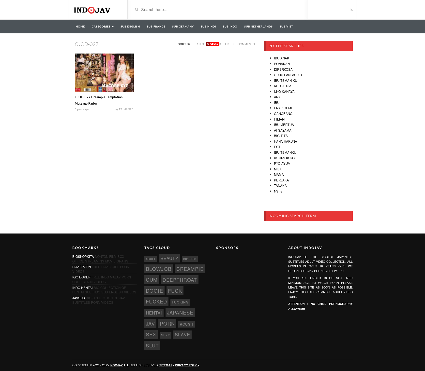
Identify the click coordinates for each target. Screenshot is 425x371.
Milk (278, 169)
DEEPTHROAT (180, 279)
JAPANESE (180, 312)
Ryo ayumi (282, 163)
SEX (151, 334)
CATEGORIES (101, 26)
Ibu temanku (285, 152)
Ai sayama (282, 130)
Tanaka (280, 185)
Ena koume (283, 108)
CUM (152, 279)
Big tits (281, 135)
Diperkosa (283, 69)
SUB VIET (286, 26)
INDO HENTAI (82, 287)
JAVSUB (78, 298)
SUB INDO (230, 26)
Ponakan (282, 63)
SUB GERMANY (183, 26)
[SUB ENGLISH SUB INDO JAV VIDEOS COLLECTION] (96, 9)
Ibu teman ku (285, 80)
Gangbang (283, 113)
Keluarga (282, 85)
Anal (278, 97)
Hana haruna (285, 141)
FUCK (175, 290)
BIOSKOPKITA (83, 256)
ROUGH (186, 324)
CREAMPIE (190, 268)
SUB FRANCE (156, 26)
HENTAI (154, 313)
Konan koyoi (285, 158)
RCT (277, 146)
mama (279, 174)
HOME (80, 26)
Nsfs (278, 191)
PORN (167, 323)
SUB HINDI (208, 26)
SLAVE (182, 334)
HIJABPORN (81, 266)
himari (279, 119)
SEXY (165, 335)
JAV (150, 323)
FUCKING (180, 302)
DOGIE (154, 290)
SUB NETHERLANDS (258, 26)
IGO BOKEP (81, 277)
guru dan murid (288, 74)
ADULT (151, 259)
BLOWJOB (158, 268)
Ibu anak (281, 58)
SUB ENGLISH (130, 26)
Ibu (276, 102)
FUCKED (156, 301)
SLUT (152, 345)
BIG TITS (189, 259)
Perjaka (281, 180)
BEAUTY (169, 258)
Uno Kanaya (284, 91)
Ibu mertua (284, 124)
